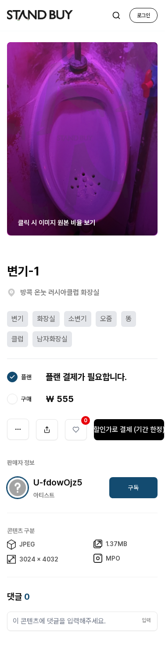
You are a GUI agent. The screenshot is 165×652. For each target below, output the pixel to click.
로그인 (143, 15)
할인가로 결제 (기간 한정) (129, 429)
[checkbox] (12, 377)
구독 (133, 487)
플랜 (26, 377)
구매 (26, 399)
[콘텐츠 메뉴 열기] (18, 429)
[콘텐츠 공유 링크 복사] (47, 429)
